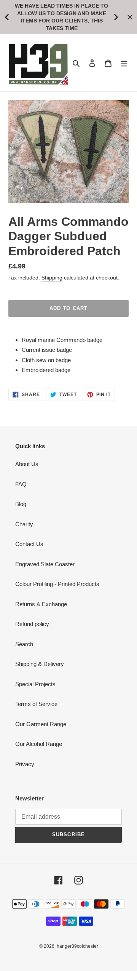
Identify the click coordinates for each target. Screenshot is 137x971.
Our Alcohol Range (38, 744)
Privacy (24, 764)
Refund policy (32, 624)
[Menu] (124, 63)
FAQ (21, 484)
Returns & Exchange (41, 604)
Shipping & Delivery (39, 664)
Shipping (51, 278)
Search (24, 644)
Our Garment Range (40, 724)
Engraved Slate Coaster (45, 564)
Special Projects (35, 684)
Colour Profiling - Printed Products (57, 584)
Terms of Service (36, 704)
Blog (20, 504)
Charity (24, 524)
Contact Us (29, 544)
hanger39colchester (77, 946)
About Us (26, 464)
